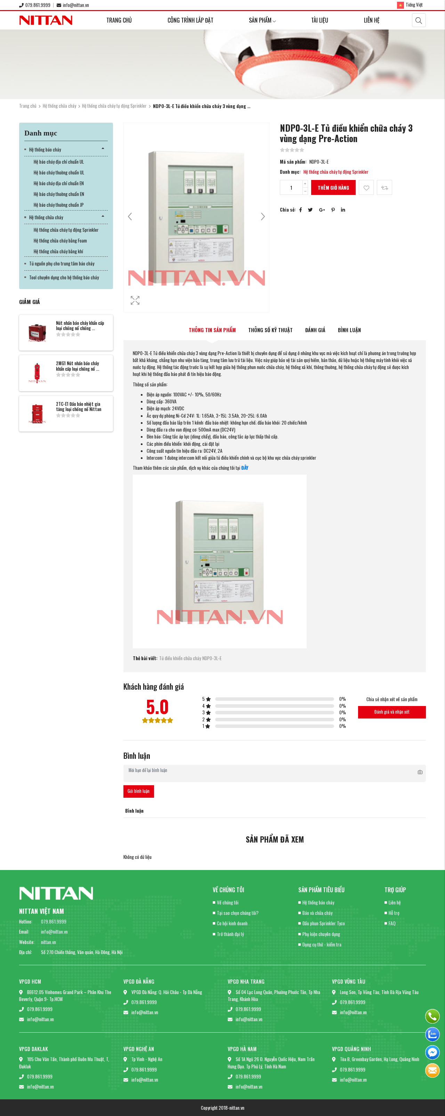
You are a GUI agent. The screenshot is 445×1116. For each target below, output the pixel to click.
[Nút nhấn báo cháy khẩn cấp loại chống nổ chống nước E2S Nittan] (37, 332)
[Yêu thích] (366, 187)
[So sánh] (384, 187)
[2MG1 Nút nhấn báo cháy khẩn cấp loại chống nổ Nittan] (37, 373)
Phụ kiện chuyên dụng (321, 933)
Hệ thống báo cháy (45, 149)
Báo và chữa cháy (317, 912)
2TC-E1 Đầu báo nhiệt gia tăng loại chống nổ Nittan (78, 406)
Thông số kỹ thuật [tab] (270, 330)
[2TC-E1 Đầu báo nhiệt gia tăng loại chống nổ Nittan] (37, 413)
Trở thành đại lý (230, 933)
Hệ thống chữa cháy (59, 105)
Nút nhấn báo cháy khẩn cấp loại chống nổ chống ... (80, 325)
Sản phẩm (260, 20)
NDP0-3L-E (211, 658)
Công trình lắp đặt (190, 20)
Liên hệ (372, 20)
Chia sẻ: (288, 209)
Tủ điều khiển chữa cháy (180, 658)
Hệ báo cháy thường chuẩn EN (59, 193)
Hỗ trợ (394, 912)
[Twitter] (310, 209)
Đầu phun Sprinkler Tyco (323, 923)
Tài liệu (319, 20)
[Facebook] (300, 209)
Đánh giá (315, 330)
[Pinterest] (333, 209)
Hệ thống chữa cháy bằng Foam (60, 240)
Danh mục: (290, 171)
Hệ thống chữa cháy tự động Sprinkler (114, 105)
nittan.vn (48, 941)
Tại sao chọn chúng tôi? (238, 912)
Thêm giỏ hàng (333, 187)
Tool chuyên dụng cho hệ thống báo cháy (64, 277)
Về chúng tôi (227, 902)
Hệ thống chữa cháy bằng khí (58, 251)
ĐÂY (244, 467)
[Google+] (322, 209)
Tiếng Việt (414, 4)
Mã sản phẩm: (293, 161)
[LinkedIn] (343, 209)
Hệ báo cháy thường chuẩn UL (59, 172)
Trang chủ (119, 20)
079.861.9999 (37, 4)
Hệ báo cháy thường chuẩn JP (59, 204)
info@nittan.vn (76, 4)
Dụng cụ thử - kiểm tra (321, 944)
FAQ (392, 923)
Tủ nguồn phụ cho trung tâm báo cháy (61, 263)
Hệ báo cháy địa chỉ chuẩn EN (59, 183)
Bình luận (349, 330)
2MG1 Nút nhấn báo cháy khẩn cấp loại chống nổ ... (77, 366)
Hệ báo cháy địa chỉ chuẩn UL (59, 161)
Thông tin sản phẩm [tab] (212, 330)
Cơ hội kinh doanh (232, 923)
